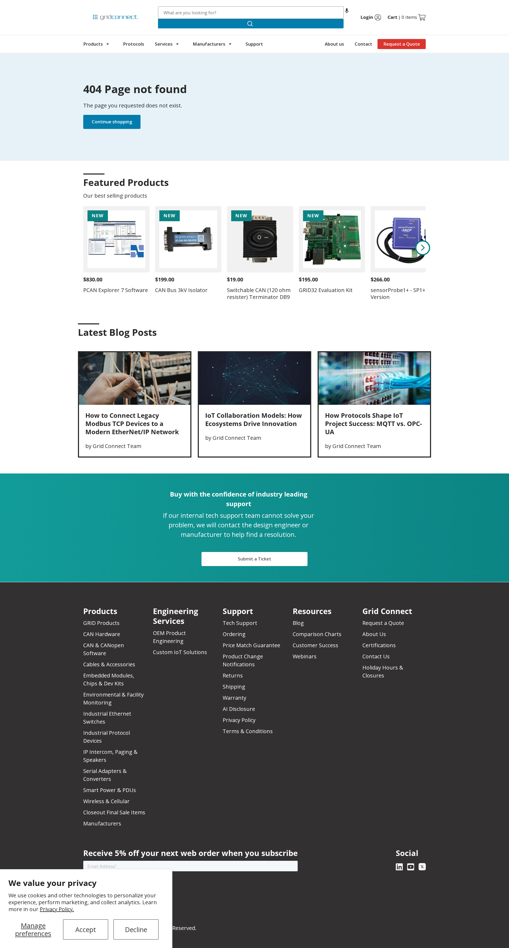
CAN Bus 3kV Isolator (181, 290)
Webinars (305, 656)
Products (93, 44)
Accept (85, 929)
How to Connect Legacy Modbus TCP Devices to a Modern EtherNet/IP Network (132, 423)
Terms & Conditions (248, 731)
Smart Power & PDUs (109, 790)
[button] (347, 12)
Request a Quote (401, 44)
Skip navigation (94, 6)
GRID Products (101, 623)
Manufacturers (209, 44)
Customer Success (315, 645)
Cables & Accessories (109, 664)
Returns (233, 675)
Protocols (133, 44)
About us (334, 44)
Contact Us (376, 656)
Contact (363, 44)
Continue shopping (112, 122)
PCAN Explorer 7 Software (115, 290)
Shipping (234, 686)
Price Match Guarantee (251, 645)
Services (164, 44)
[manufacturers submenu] (230, 44)
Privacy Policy (239, 720)
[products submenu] (107, 44)
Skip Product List (99, 170)
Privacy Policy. (57, 909)
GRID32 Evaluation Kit (326, 290)
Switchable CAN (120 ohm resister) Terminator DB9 (259, 293)
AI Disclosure (239, 708)
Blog (298, 623)
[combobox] (251, 12)
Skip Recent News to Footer (106, 343)
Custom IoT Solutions (180, 652)
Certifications (379, 645)
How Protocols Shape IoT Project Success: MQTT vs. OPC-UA (373, 423)
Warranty (234, 697)
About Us (374, 634)
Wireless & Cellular (106, 801)
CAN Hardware (101, 634)
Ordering (234, 634)
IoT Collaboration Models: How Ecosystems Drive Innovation (253, 419)
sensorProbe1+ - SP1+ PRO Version (404, 293)
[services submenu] (177, 44)
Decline (136, 929)
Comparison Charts (317, 634)
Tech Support (240, 623)
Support (254, 44)
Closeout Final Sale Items (114, 812)
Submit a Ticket (254, 559)
